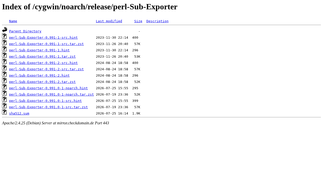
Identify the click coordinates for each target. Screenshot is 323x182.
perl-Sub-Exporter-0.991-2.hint (39, 75)
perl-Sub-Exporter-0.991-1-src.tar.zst (46, 44)
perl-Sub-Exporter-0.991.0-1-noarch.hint (48, 88)
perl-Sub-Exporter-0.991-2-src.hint (43, 63)
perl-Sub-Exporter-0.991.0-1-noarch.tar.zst (51, 94)
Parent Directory (25, 31)
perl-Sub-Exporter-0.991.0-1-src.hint (45, 101)
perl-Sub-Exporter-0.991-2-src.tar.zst (46, 69)
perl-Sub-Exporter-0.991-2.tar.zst (42, 82)
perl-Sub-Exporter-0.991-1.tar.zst (42, 56)
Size (138, 21)
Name (13, 21)
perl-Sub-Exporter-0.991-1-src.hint (43, 37)
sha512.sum (19, 113)
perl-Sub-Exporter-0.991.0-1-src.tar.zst (48, 107)
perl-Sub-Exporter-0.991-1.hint (39, 50)
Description (157, 21)
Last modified (109, 21)
